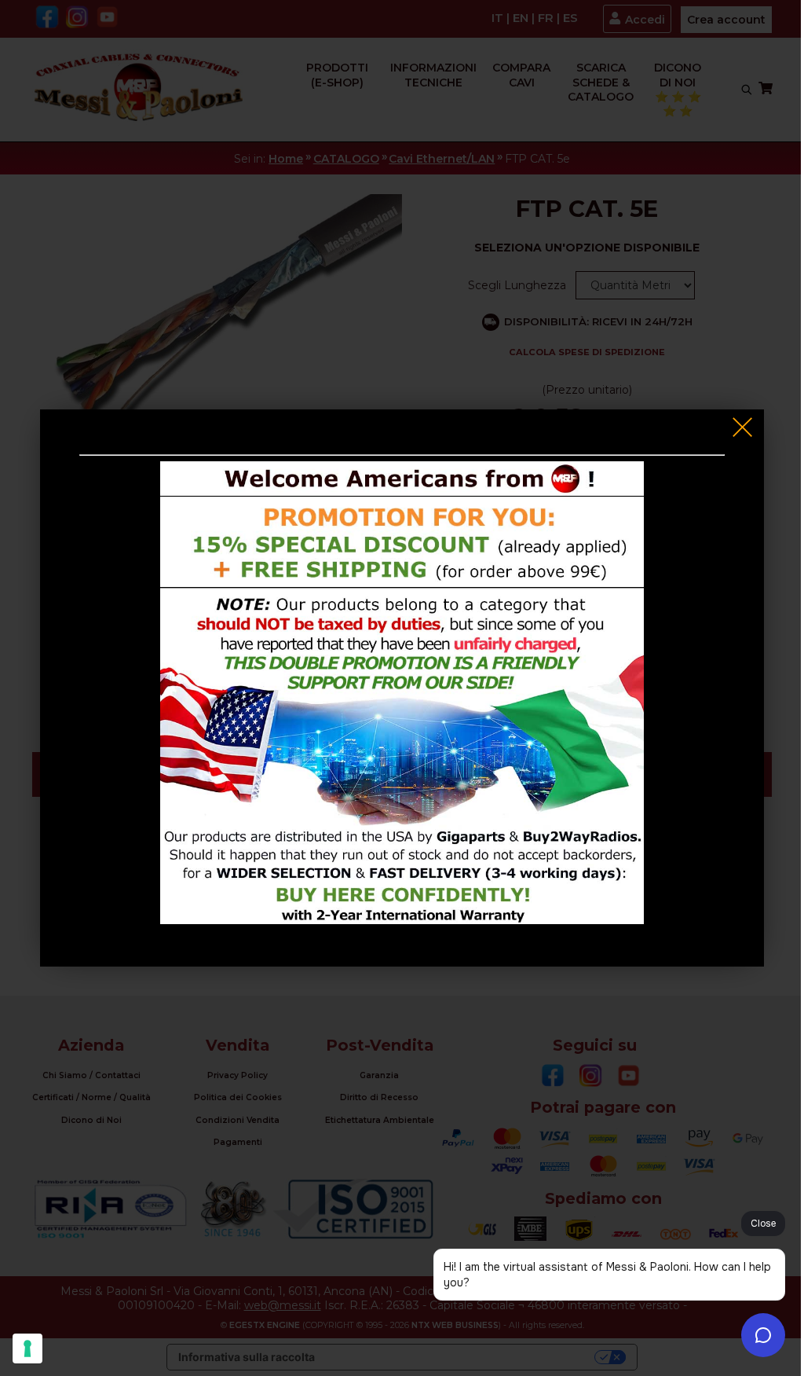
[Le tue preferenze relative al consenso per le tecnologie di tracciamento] (27, 1348)
